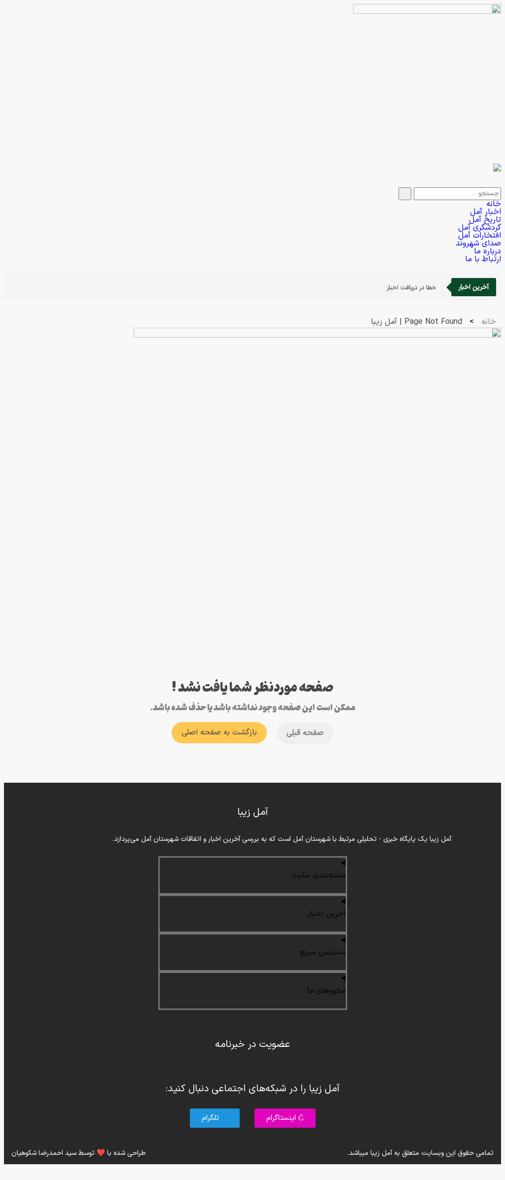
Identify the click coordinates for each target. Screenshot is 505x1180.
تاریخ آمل (485, 220)
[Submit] (404, 193)
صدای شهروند (478, 243)
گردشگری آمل (479, 228)
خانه (493, 204)
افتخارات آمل (479, 236)
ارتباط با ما (483, 259)
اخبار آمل (485, 212)
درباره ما (487, 251)
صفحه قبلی (305, 733)
